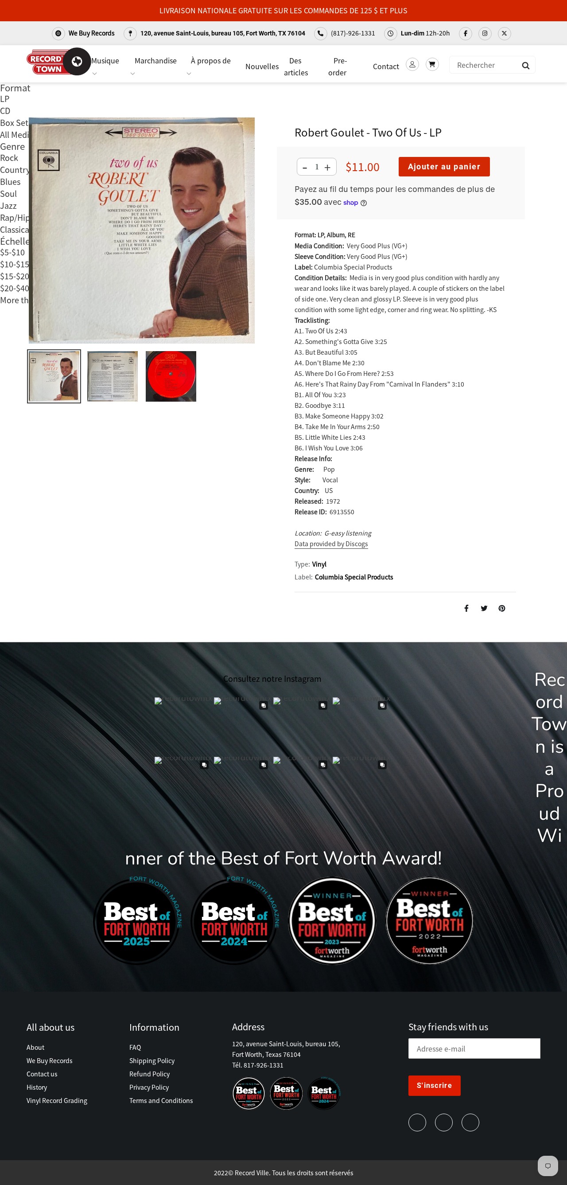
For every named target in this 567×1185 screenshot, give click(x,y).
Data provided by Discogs (331, 543)
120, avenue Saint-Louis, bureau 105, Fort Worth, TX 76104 (222, 33)
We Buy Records (91, 32)
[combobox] (492, 65)
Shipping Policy (152, 1060)
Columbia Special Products (354, 576)
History (37, 1087)
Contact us (42, 1073)
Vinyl (319, 563)
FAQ (135, 1047)
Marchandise (156, 60)
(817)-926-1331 (352, 32)
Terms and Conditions (161, 1100)
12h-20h (425, 32)
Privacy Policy (149, 1087)
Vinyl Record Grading (57, 1100)
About (35, 1047)
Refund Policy (149, 1073)
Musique (105, 60)
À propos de (211, 60)
